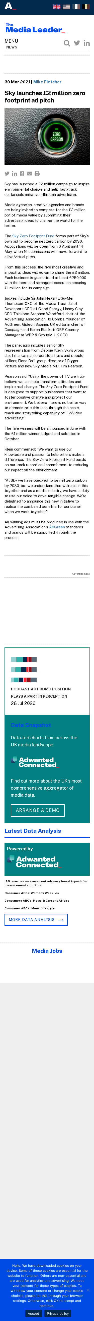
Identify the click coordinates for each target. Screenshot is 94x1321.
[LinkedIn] (87, 43)
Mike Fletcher (47, 81)
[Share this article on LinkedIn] (14, 173)
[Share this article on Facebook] (22, 173)
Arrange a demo (38, 810)
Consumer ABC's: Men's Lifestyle (30, 908)
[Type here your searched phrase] (67, 43)
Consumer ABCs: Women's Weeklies (32, 893)
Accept (33, 1313)
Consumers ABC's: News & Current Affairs (37, 900)
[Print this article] (37, 173)
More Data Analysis (32, 919)
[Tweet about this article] (7, 173)
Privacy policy (58, 1313)
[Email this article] (29, 173)
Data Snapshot (31, 725)
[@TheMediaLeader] (77, 43)
